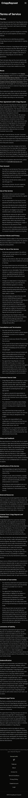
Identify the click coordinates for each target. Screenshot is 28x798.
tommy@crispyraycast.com (14, 161)
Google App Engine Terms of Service (10, 78)
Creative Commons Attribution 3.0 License (11, 82)
